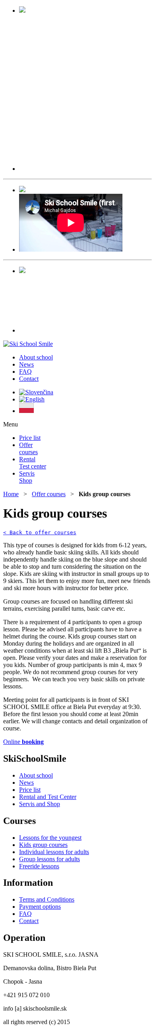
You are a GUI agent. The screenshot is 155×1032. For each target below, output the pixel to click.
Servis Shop (27, 477)
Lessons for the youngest (50, 837)
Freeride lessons (39, 866)
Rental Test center (32, 463)
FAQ (25, 371)
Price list (30, 437)
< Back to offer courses (39, 532)
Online (23, 741)
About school (36, 357)
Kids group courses (43, 844)
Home (11, 494)
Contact (29, 378)
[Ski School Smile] (28, 343)
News (26, 364)
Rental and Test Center (47, 796)
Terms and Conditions (46, 899)
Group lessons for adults (49, 859)
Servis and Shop (39, 804)
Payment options (40, 906)
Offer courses (28, 448)
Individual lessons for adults (54, 852)
